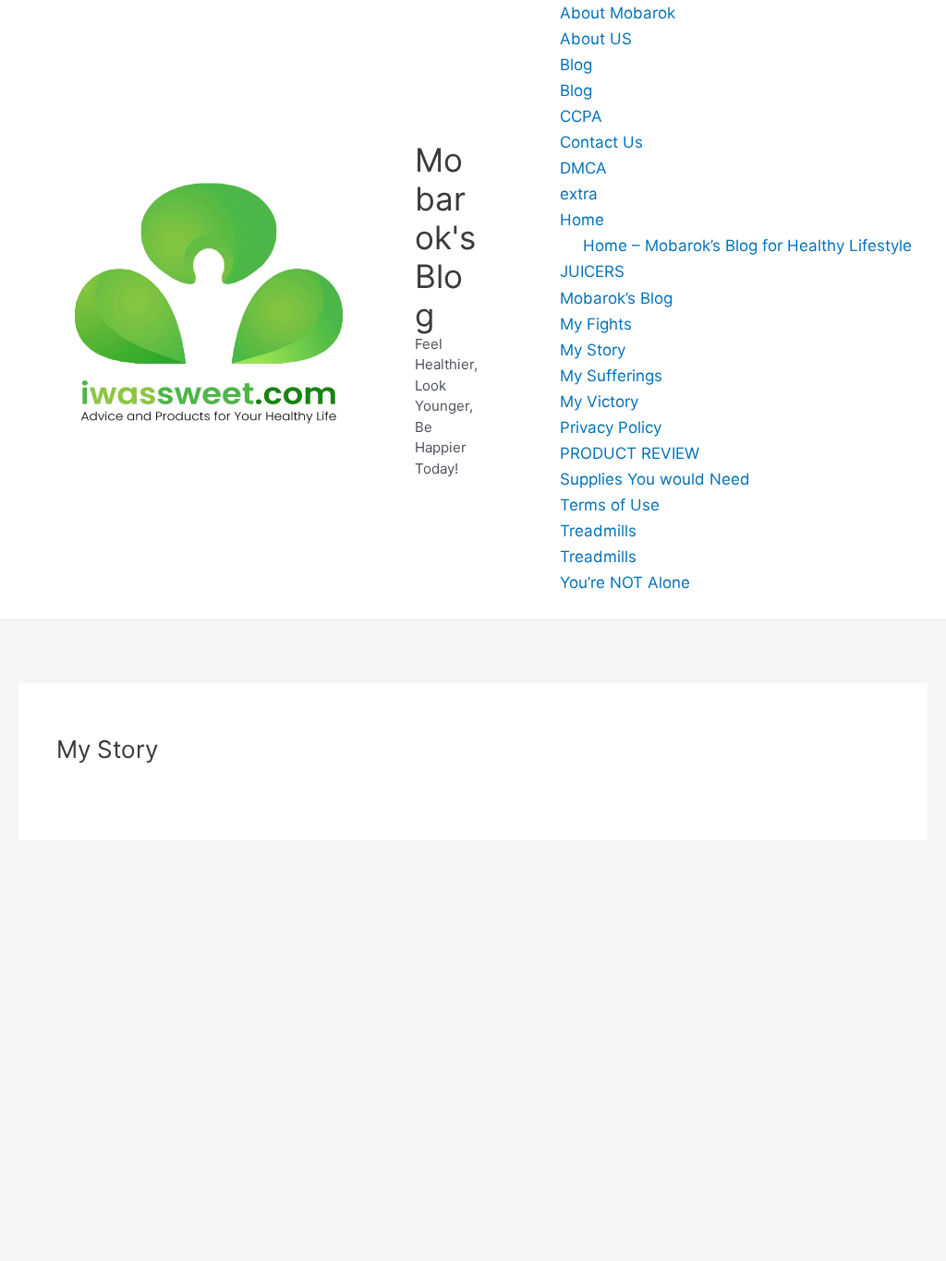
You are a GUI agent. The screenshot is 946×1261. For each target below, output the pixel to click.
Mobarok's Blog (445, 237)
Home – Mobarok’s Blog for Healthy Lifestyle (747, 245)
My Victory (599, 401)
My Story (592, 350)
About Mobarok (617, 13)
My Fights (596, 324)
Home (582, 219)
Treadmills (598, 531)
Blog (576, 64)
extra (579, 194)
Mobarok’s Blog (616, 298)
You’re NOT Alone (625, 582)
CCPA (581, 116)
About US (596, 39)
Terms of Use (610, 505)
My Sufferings (611, 375)
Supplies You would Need (655, 479)
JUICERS (592, 271)
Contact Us (601, 142)
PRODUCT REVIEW (629, 453)
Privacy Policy (610, 427)
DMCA (583, 168)
